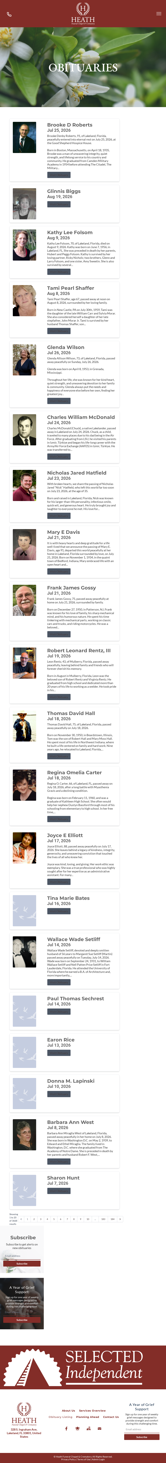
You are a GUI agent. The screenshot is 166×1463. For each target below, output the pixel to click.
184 (112, 1219)
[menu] (159, 13)
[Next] (120, 1219)
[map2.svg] (88, 1428)
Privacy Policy (68, 1459)
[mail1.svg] (99, 1428)
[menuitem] (68, 1411)
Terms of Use (83, 1459)
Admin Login (98, 1459)
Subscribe (22, 1263)
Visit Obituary (59, 175)
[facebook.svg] (66, 1428)
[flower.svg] (77, 1428)
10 (88, 1219)
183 (103, 1219)
